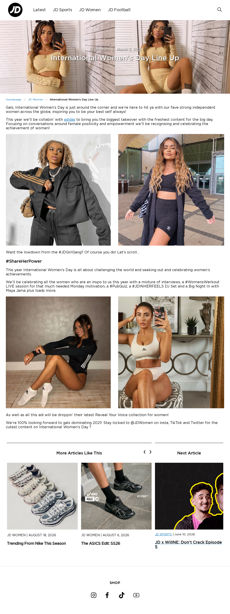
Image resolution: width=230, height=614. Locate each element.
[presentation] (144, 451)
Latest (39, 10)
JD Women (90, 10)
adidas (69, 119)
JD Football (119, 10)
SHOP (115, 583)
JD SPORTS (163, 534)
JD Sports (62, 10)
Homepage (13, 99)
